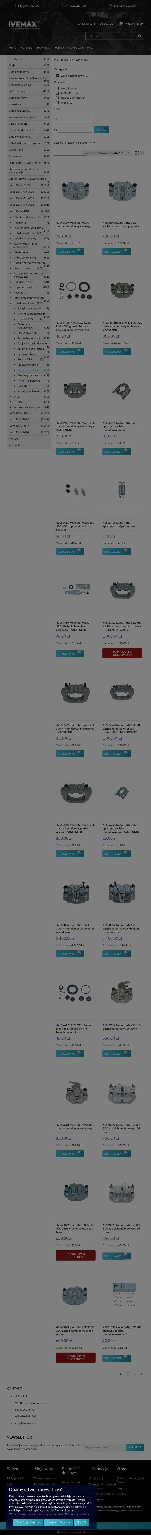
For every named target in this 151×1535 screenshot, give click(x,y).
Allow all (81, 1522)
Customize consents (58, 1522)
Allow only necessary (28, 1522)
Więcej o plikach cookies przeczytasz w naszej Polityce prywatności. (50, 1514)
